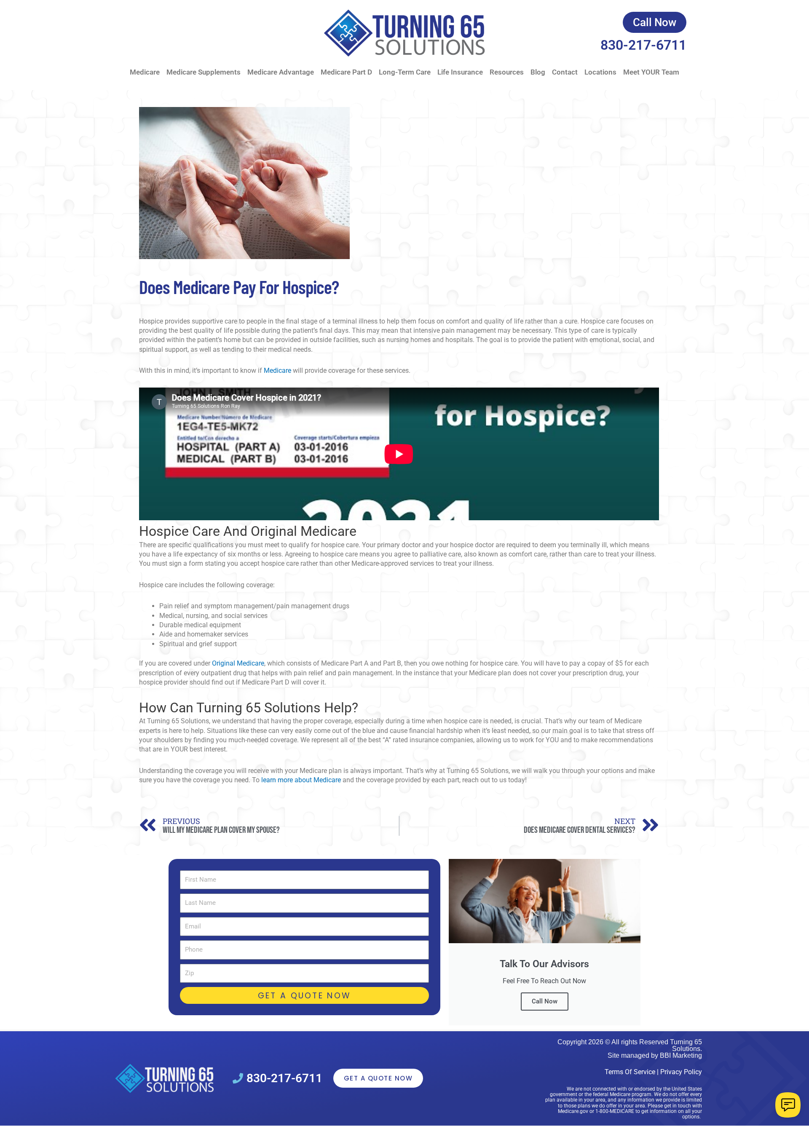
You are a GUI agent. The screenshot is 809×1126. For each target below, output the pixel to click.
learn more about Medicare (301, 780)
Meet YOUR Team (651, 72)
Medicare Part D (346, 72)
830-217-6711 (643, 45)
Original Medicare (238, 663)
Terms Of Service (630, 1072)
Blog (537, 72)
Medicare (145, 72)
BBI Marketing (681, 1055)
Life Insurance (460, 72)
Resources (507, 72)
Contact (565, 72)
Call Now (544, 1001)
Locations (600, 72)
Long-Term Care (405, 72)
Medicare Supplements (203, 72)
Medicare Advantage (280, 72)
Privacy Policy (681, 1072)
